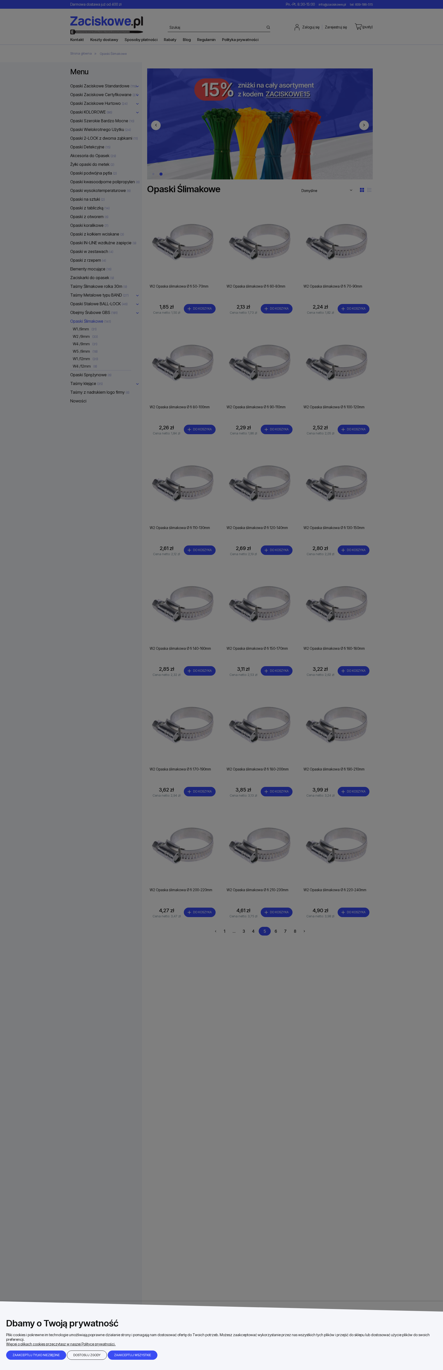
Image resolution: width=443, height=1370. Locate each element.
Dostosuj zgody (86, 1355)
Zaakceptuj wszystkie (132, 1355)
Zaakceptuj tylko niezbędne (36, 1355)
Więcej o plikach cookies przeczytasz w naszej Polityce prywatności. (61, 1344)
